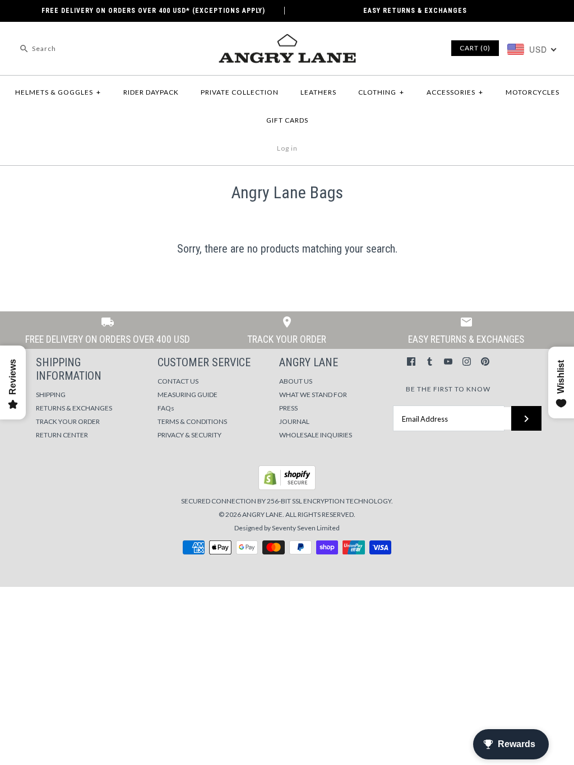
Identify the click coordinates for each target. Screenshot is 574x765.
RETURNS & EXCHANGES (74, 408)
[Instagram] (466, 361)
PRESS (288, 408)
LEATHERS (318, 92)
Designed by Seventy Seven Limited (287, 528)
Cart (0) (475, 48)
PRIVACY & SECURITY (189, 435)
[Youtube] (448, 361)
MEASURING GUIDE (187, 394)
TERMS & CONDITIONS (192, 421)
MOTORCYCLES (532, 92)
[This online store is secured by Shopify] (287, 487)
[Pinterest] (485, 361)
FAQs (166, 408)
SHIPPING (51, 394)
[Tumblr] (429, 361)
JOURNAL (294, 421)
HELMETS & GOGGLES (58, 92)
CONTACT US (178, 381)
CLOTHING (381, 92)
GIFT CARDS (287, 120)
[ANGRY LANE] (287, 40)
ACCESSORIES (455, 92)
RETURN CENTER (62, 435)
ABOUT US (295, 381)
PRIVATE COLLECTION (240, 92)
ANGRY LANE (262, 514)
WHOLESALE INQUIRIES (315, 435)
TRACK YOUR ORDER (68, 421)
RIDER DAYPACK (151, 92)
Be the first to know (448, 389)
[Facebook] (411, 361)
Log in (287, 148)
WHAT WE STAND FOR (313, 394)
